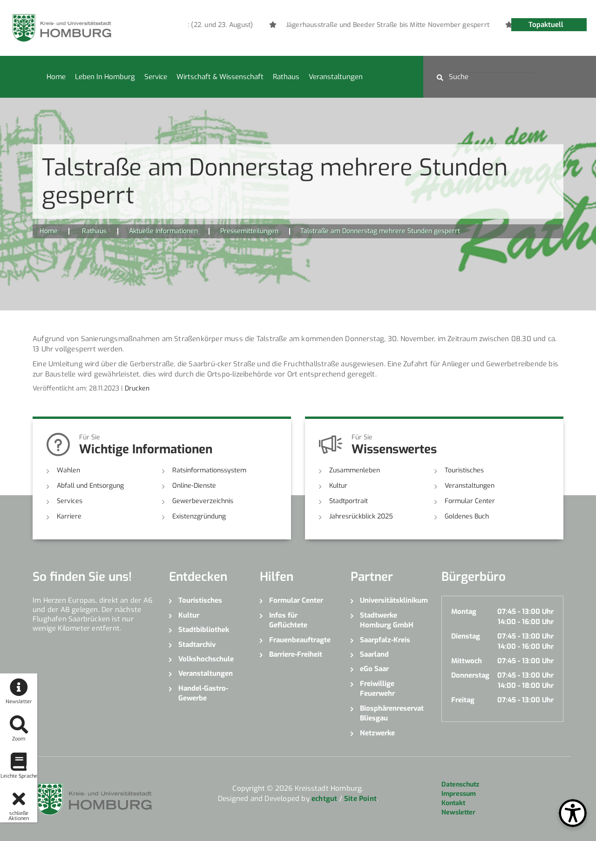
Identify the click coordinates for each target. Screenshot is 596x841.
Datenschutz (460, 784)
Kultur (338, 485)
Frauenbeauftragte (300, 640)
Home (56, 76)
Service (155, 76)
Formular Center (470, 501)
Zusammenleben (354, 470)
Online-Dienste (194, 485)
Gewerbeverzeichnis (202, 501)
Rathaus (286, 76)
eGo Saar (374, 668)
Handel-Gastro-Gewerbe (203, 693)
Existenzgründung (199, 516)
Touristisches (464, 470)
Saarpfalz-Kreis (385, 640)
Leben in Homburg (105, 76)
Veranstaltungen (336, 76)
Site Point (360, 798)
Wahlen (68, 470)
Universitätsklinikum (393, 600)
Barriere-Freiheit (295, 654)
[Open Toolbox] (573, 813)
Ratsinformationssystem (209, 470)
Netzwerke (377, 733)
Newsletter (458, 812)
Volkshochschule (206, 659)
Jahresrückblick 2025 (361, 516)
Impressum (458, 793)
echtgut (324, 798)
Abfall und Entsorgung (90, 485)
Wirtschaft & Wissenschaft (220, 76)
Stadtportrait (348, 501)
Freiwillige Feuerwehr (377, 688)
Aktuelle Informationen (163, 231)
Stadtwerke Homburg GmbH (386, 620)
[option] (388, 25)
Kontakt (453, 803)
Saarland (374, 654)
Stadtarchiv (197, 644)
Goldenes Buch (467, 516)
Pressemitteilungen (249, 231)
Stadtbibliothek (203, 629)
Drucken (137, 388)
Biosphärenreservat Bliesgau (392, 713)
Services (69, 501)
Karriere (69, 516)
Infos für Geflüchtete (288, 620)
